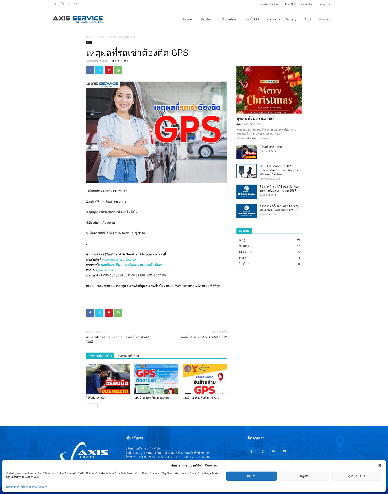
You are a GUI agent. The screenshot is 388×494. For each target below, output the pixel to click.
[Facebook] (56, 3)
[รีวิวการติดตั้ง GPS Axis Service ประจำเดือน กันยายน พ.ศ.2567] (246, 211)
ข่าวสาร (272, 19)
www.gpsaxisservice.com (120, 259)
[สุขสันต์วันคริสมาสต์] (269, 90)
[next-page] (95, 405)
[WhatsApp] (118, 70)
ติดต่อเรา (325, 19)
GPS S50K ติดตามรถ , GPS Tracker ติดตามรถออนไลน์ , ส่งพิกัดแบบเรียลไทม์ (279, 170)
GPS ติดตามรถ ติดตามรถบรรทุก (152, 397)
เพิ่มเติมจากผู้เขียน (128, 355)
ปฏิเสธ (304, 476)
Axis (238, 123)
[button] (380, 465)
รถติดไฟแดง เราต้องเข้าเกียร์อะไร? (203, 337)
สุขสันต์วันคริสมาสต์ (255, 118)
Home (187, 19)
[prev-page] (88, 405)
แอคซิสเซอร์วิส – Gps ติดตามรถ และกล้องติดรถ (132, 265)
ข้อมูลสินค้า (229, 19)
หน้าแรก (90, 36)
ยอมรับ (251, 476)
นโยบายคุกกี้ (12, 486)
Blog (308, 19)
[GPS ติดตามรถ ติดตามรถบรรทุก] (156, 379)
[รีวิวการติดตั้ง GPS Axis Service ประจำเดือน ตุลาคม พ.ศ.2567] (246, 192)
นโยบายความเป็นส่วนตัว (34, 486)
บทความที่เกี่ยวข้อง (100, 355)
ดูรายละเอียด (356, 476)
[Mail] (69, 3)
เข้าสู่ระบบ (325, 4)
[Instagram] (62, 3)
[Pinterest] (109, 70)
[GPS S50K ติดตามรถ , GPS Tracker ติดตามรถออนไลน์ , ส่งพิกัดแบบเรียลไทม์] (246, 171)
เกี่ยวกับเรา (207, 19)
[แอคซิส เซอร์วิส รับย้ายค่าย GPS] (205, 379)
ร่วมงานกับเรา (307, 4)
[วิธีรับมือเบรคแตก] (108, 379)
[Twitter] (99, 70)
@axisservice (106, 270)
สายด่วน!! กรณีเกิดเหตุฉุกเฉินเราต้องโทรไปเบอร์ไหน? (117, 339)
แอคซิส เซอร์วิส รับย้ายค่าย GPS (201, 397)
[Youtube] (76, 3)
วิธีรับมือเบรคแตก (96, 397)
